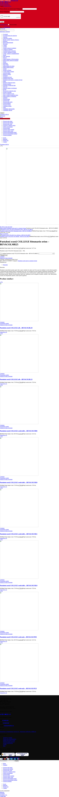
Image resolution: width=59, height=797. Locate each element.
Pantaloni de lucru (7, 77)
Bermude (5, 44)
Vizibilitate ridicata (7, 110)
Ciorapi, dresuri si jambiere (9, 48)
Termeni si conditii (7, 737)
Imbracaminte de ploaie (8, 66)
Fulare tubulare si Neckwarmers (11, 59)
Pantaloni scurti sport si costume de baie (12, 79)
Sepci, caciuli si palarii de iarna (10, 95)
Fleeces (5, 57)
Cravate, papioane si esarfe (9, 52)
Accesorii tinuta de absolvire (10, 35)
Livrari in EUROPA (8, 743)
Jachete (5, 68)
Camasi (5, 45)
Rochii (4, 89)
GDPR (4, 744)
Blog (4, 746)
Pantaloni (5, 75)
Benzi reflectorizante (8, 42)
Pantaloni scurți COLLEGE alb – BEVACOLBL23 (16, 379)
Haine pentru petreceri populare (10, 60)
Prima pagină (3, 228)
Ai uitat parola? (3, 24)
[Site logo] (2, 28)
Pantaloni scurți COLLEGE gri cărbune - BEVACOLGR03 (14, 236)
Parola (5, 11)
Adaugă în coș (4, 255)
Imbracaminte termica (8, 67)
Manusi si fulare (7, 74)
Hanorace (5, 63)
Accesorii (5, 34)
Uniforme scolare (7, 106)
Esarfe (4, 55)
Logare (2, 21)
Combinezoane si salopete (9, 50)
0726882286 (7, 27)
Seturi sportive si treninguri (9, 96)
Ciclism (5, 46)
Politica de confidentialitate (9, 739)
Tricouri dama (6, 99)
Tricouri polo (6, 100)
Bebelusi (5, 41)
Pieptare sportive (7, 84)
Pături (4, 81)
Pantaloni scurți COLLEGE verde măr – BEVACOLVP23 (18, 688)
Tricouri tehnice (7, 103)
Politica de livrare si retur (9, 740)
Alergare (5, 37)
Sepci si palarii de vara (8, 93)
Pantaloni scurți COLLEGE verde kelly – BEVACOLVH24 (18, 585)
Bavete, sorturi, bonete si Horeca (11, 39)
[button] (3, 332)
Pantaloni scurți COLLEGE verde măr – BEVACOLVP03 (18, 637)
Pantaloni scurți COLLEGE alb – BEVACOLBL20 (16, 328)
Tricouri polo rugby (8, 102)
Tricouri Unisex (7, 104)
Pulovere (5, 86)
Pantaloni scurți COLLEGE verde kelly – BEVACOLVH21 (18, 534)
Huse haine (6, 64)
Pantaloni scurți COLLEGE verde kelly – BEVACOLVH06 (18, 431)
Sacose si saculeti (7, 92)
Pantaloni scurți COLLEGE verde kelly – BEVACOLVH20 (18, 482)
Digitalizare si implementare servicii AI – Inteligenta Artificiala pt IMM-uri (18, 731)
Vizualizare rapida (4, 323)
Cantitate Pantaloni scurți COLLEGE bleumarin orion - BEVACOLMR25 (20, 253)
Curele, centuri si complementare (11, 53)
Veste (4, 107)
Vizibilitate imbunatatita (9, 109)
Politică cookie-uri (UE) (9, 741)
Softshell (5, 97)
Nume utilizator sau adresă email (11, 9)
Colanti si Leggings (8, 49)
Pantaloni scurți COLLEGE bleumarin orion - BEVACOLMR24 (16, 231)
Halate (4, 62)
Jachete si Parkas (7, 70)
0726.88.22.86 (14, 0)
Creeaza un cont (7, 6)
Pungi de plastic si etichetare (10, 88)
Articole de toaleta (7, 38)
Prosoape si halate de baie (9, 85)
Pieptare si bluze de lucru (9, 82)
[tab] (31, 265)
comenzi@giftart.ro (9, 725)
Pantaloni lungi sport (8, 78)
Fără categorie (6, 56)
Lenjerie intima (6, 73)
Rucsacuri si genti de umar (9, 91)
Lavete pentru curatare (8, 71)
